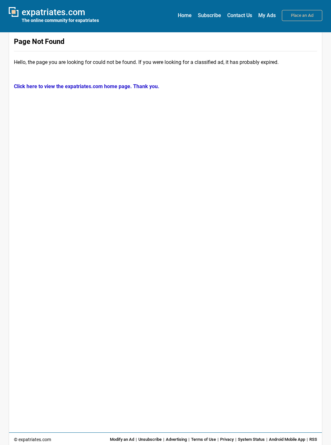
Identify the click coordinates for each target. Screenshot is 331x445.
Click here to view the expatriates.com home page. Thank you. (86, 86)
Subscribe (209, 15)
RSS (313, 439)
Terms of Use (203, 439)
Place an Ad (302, 15)
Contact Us (239, 15)
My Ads (267, 15)
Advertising (176, 439)
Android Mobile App (287, 439)
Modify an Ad (122, 439)
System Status (251, 439)
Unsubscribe (150, 439)
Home (185, 15)
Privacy (227, 439)
